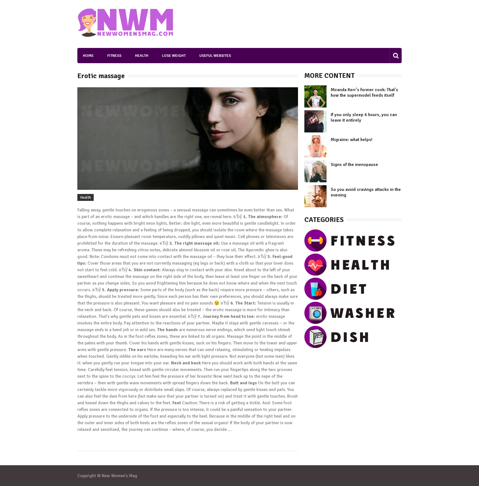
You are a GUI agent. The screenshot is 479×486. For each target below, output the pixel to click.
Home (88, 55)
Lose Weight (174, 55)
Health (141, 55)
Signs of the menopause (354, 164)
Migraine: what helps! (351, 139)
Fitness (114, 55)
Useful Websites (215, 55)
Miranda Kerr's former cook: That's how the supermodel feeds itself (364, 92)
